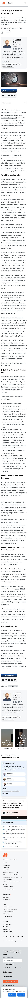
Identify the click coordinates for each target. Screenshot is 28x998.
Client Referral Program (8, 911)
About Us (5, 862)
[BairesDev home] (3, 3)
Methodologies (6, 865)
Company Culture (7, 929)
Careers (6, 921)
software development (9, 118)
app (16, 594)
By (17, 41)
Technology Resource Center (10, 909)
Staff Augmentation (7, 879)
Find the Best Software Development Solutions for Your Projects (13, 842)
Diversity (5, 884)
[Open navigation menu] (25, 3)
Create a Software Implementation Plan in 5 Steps (14, 838)
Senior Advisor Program (8, 889)
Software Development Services (10, 872)
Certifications (6, 870)
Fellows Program (7, 914)
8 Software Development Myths (11, 846)
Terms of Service (13, 936)
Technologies (6, 867)
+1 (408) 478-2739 (9, 985)
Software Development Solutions (11, 874)
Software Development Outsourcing (11, 882)
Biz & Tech (7, 30)
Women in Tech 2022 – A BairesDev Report (14, 826)
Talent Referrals (7, 927)
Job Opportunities (7, 924)
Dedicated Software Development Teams (12, 877)
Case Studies (6, 897)
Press (4, 904)
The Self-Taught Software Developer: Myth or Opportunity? (14, 830)
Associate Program (7, 931)
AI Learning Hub (6, 899)
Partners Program (7, 916)
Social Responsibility (8, 886)
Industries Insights (7, 906)
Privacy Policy (19, 967)
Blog (4, 902)
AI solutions (8, 538)
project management (13, 686)
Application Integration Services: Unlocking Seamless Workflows (14, 834)
